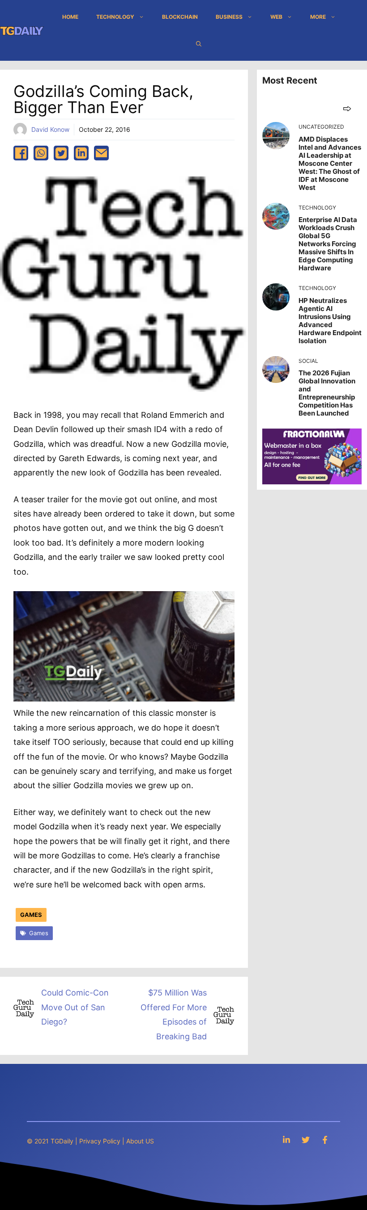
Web (276, 16)
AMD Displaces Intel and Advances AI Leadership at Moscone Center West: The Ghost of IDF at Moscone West (330, 163)
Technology (115, 16)
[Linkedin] (286, 1139)
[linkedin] (81, 153)
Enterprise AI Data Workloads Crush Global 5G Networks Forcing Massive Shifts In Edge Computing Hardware (328, 243)
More (318, 16)
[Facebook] (325, 1139)
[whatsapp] (41, 153)
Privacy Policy (99, 1141)
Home (70, 16)
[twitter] (61, 153)
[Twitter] (306, 1139)
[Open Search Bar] (198, 43)
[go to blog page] (347, 108)
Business (229, 16)
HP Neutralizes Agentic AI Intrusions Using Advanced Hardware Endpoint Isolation (330, 320)
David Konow (50, 129)
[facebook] (20, 153)
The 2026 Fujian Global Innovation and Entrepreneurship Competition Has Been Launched (327, 393)
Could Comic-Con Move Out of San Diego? (75, 1007)
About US (140, 1141)
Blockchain (180, 16)
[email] (101, 153)
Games (31, 914)
